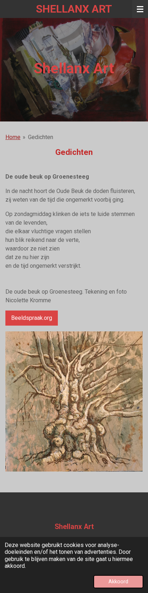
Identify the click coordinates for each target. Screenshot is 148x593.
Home (12, 137)
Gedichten (40, 137)
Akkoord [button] (118, 582)
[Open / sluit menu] (140, 9)
